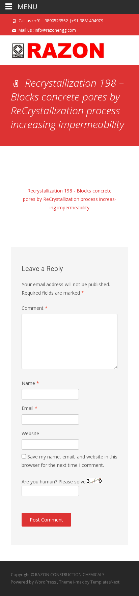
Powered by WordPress (34, 582)
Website (30, 433)
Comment (35, 308)
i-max (79, 582)
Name (30, 383)
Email (29, 408)
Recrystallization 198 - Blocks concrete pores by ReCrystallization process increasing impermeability (69, 199)
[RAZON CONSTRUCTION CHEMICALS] (52, 48)
